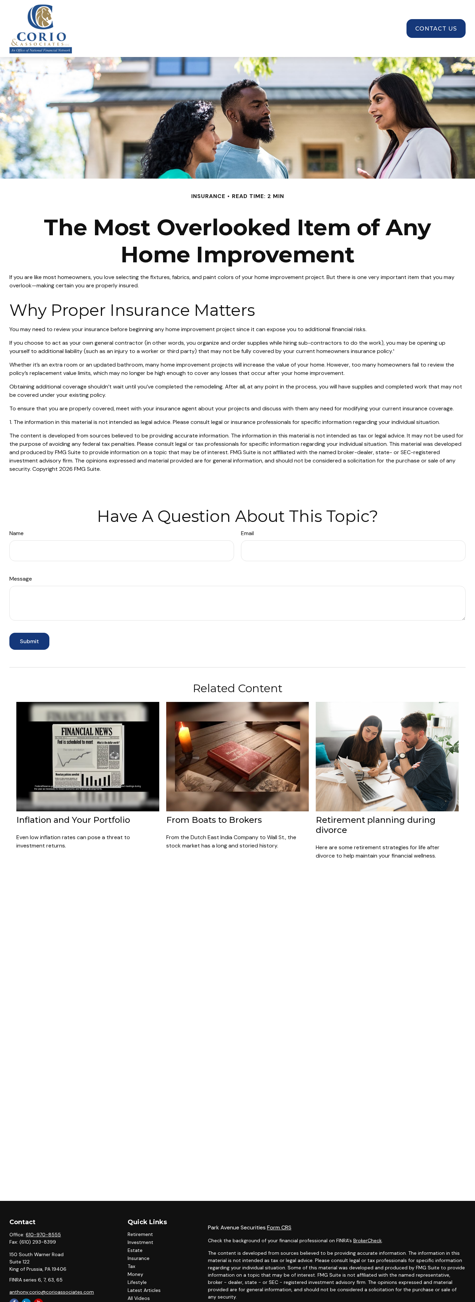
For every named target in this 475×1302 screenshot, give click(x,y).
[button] (146, 28)
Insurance (139, 1258)
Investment (140, 1242)
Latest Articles (144, 1290)
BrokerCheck (367, 1240)
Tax (131, 1266)
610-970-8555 (43, 1234)
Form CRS (279, 1227)
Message (20, 578)
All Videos (139, 1298)
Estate (135, 1250)
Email (247, 533)
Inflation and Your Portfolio (73, 820)
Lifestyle (137, 1282)
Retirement (140, 1234)
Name (16, 533)
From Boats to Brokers (214, 820)
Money (135, 1274)
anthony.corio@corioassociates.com (51, 1292)
